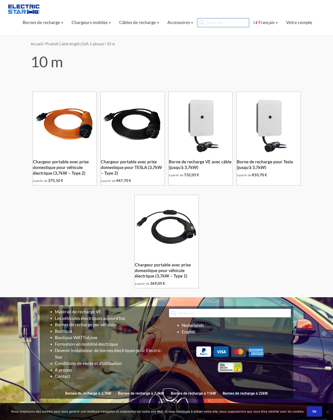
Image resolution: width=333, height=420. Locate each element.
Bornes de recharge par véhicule (85, 324)
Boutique (63, 331)
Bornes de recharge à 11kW (193, 393)
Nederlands (193, 325)
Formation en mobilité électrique (86, 344)
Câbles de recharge (137, 22)
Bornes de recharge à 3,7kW (88, 393)
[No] (327, 411)
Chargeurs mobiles (90, 22)
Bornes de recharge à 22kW (245, 393)
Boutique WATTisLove (76, 337)
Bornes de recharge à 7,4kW (141, 393)
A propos (63, 369)
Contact (62, 376)
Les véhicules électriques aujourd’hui (90, 318)
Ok (314, 411)
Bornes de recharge (41, 22)
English (188, 331)
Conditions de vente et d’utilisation (88, 363)
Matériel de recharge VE (78, 311)
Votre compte (299, 22)
